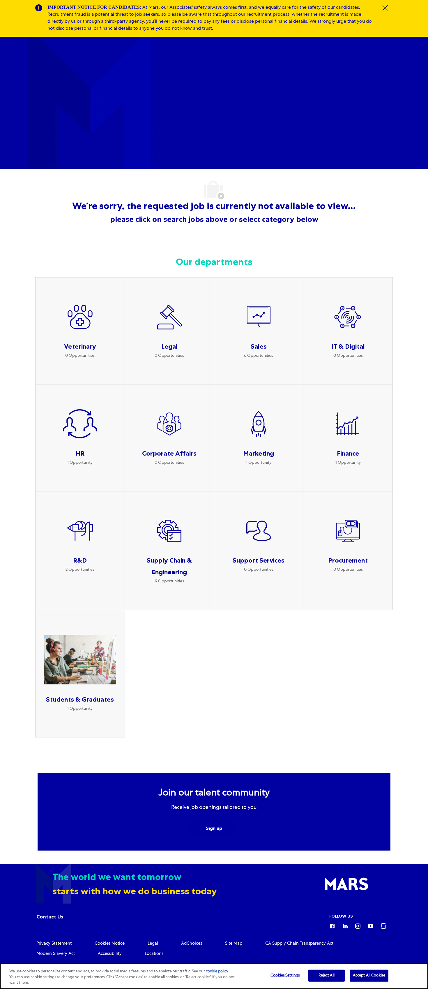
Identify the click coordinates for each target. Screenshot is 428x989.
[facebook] (332, 925)
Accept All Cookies (369, 975)
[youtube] (370, 925)
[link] (49, 917)
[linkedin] (345, 925)
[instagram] (358, 925)
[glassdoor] (383, 925)
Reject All (327, 975)
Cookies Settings (285, 975)
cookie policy (217, 972)
